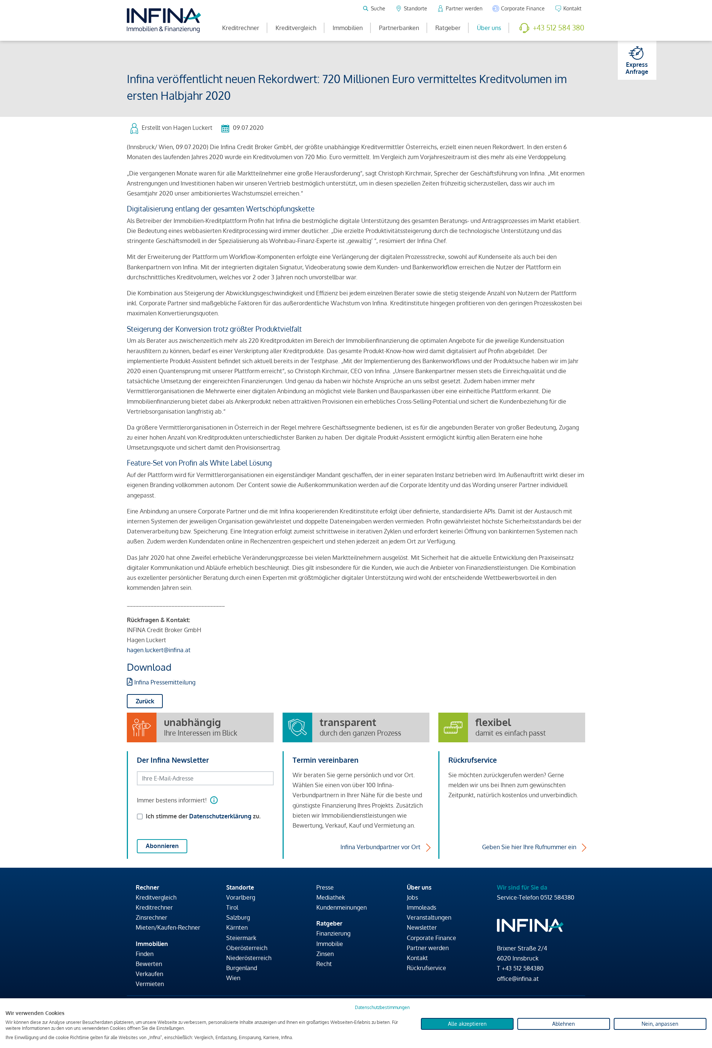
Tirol (232, 907)
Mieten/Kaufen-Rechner (168, 927)
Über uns (489, 28)
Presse (325, 887)
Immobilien (348, 28)
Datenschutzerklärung (220, 816)
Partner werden (428, 948)
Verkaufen (149, 974)
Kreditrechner (240, 28)
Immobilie (329, 943)
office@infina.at (518, 978)
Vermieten (150, 984)
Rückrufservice (426, 968)
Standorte (240, 887)
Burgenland (241, 968)
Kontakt (417, 958)
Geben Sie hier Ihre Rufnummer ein (529, 847)
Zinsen (325, 953)
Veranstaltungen (429, 917)
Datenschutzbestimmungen (382, 1007)
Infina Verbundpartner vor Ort (380, 847)
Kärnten (237, 927)
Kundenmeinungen (341, 907)
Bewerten (149, 963)
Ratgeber (448, 28)
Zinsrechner (151, 917)
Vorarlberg (240, 897)
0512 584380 (557, 897)
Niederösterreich (248, 958)
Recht (324, 963)
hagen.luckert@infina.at (159, 650)
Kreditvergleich (296, 28)
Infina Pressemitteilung (164, 682)
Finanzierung (333, 933)
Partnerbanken (399, 28)
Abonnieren (162, 846)
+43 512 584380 (523, 968)
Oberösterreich (246, 948)
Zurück (145, 701)
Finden (145, 953)
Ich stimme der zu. (203, 816)
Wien (233, 978)
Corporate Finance (431, 938)
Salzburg (238, 917)
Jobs (412, 897)
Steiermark (241, 938)
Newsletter (422, 927)
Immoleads (421, 907)
